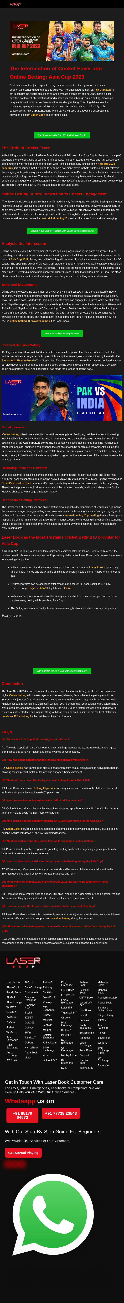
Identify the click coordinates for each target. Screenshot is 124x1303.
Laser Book (38, 114)
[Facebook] (8, 1164)
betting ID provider (45, 788)
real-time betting (61, 918)
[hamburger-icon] (110, 4)
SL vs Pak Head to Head (16, 483)
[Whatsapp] (22, 1164)
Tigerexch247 (37, 588)
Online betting (10, 434)
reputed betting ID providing (81, 515)
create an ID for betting (15, 716)
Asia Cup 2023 (102, 89)
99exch (67, 588)
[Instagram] (15, 1164)
